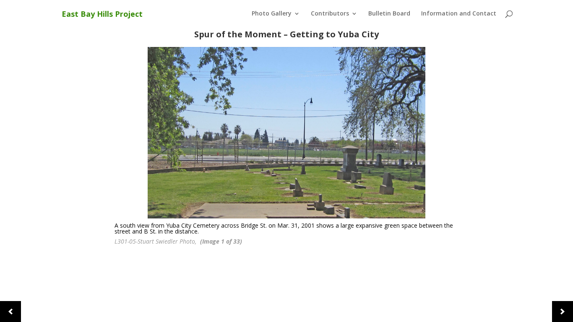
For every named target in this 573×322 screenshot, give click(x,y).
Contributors (330, 13)
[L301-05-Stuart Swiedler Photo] (286, 132)
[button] (10, 311)
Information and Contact (458, 13)
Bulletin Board (389, 13)
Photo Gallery (272, 13)
